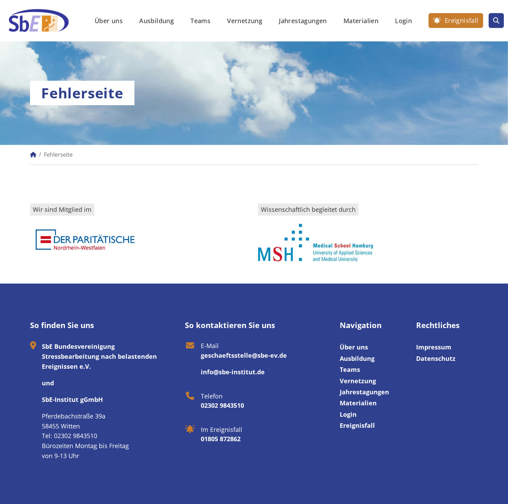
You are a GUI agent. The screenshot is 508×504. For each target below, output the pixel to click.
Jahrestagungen (303, 21)
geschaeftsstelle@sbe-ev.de (244, 355)
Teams (200, 21)
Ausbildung (156, 21)
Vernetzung (244, 21)
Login (403, 21)
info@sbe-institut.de (233, 372)
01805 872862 (221, 439)
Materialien (361, 21)
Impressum (433, 347)
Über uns (109, 21)
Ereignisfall (460, 20)
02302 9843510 (222, 405)
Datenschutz (435, 358)
